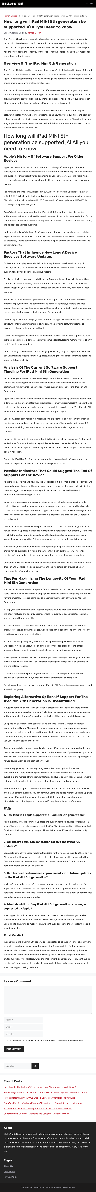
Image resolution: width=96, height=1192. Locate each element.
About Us (8, 1166)
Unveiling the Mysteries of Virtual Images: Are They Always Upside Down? (40, 1087)
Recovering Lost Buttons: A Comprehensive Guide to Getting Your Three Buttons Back (46, 1092)
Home (6, 16)
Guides (14, 16)
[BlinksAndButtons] (12, 4)
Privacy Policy (10, 1177)
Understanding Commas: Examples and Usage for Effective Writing (36, 1113)
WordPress (70, 1187)
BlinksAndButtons (45, 1187)
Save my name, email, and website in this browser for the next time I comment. (45, 1040)
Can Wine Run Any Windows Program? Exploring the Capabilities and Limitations (43, 1103)
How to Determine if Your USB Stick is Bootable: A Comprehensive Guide (39, 1098)
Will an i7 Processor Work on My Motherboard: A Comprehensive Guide (38, 1108)
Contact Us (9, 1171)
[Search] (35, 1066)
